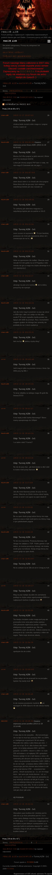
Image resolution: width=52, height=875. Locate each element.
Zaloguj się (10, 97)
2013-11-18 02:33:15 (23, 332)
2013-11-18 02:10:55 (23, 200)
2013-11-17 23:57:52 (23, 115)
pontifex (4, 721)
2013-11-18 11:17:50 (23, 483)
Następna (10, 93)
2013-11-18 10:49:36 (23, 433)
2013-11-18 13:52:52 (23, 804)
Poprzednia (15, 91)
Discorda (27, 71)
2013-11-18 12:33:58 (23, 610)
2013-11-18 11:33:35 (23, 507)
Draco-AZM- (5, 142)
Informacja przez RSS (17, 104)
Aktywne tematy (13, 52)
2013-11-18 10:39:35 (23, 384)
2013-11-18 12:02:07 (23, 559)
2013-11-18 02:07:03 (24, 172)
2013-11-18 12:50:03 (23, 669)
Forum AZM (9, 32)
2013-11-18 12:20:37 (23, 586)
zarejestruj (27, 97)
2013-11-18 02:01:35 (23, 142)
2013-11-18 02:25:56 (23, 303)
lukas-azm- (5, 115)
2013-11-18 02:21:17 (23, 276)
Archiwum (25, 83)
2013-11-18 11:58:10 (23, 532)
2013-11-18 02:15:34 (23, 224)
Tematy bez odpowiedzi (17, 56)
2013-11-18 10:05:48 (23, 359)
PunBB (30, 862)
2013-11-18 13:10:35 (23, 721)
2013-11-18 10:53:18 (23, 458)
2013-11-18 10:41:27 (23, 408)
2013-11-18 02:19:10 (23, 251)
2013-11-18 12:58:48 (23, 694)
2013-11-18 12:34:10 (23, 642)
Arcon (3, 359)
